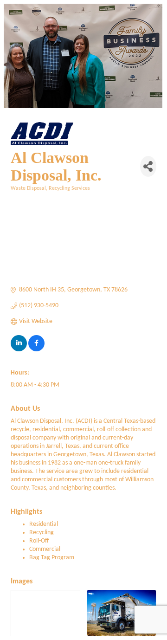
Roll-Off (39, 540)
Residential (43, 524)
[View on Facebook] (36, 349)
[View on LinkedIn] (19, 349)
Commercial (44, 549)
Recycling (41, 532)
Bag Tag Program (51, 557)
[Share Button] (148, 166)
